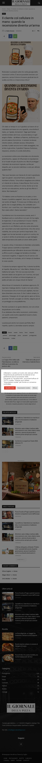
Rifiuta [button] (35, 388)
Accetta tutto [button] (10, 388)
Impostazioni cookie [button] (23, 388)
